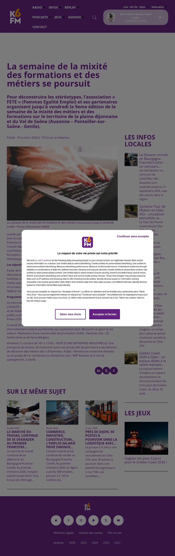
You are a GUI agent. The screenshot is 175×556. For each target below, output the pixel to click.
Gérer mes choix (70, 314)
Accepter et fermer (105, 314)
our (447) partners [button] (43, 260)
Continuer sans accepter (133, 236)
